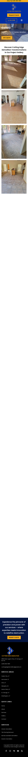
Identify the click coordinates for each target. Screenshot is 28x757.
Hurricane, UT (5, 679)
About (3, 709)
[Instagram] (10, 751)
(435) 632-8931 (5, 664)
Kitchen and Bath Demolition (9, 735)
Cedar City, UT (5, 676)
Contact (3, 719)
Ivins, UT (3, 683)
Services (3, 712)
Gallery (3, 716)
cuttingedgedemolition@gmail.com (11, 667)
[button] (21, 20)
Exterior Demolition (6, 739)
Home (3, 706)
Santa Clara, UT (5, 689)
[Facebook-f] (6, 751)
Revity (22, 747)
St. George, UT (5, 692)
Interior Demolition (6, 729)
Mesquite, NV (5, 686)
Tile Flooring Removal (7, 732)
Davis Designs (14, 747)
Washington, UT (5, 696)
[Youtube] (18, 751)
